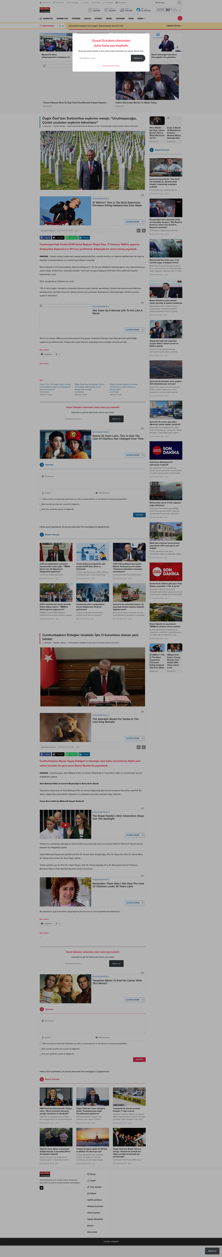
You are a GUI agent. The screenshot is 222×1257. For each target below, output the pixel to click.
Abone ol (138, 58)
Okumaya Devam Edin (111, 66)
